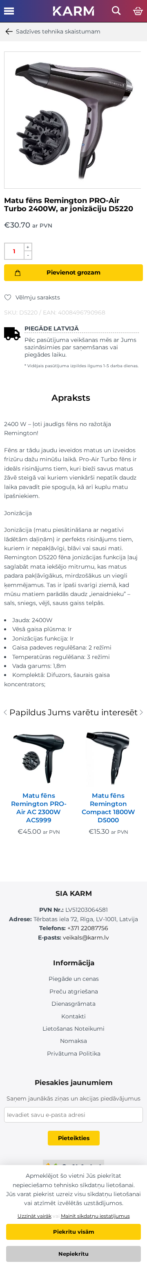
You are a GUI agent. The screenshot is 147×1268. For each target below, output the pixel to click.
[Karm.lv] (73, 13)
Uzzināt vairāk (34, 1216)
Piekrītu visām (73, 1231)
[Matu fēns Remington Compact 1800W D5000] (108, 757)
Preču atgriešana (73, 991)
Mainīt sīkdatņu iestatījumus (95, 1216)
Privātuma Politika (73, 1053)
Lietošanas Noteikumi (73, 1028)
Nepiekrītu (73, 1253)
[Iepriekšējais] (7, 713)
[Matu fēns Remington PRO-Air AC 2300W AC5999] (38, 757)
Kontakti (73, 1016)
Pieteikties (73, 1138)
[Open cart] (138, 11)
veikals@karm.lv (86, 937)
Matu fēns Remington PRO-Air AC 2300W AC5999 (39, 808)
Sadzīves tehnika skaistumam (58, 31)
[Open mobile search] (116, 13)
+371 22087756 (87, 928)
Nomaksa (73, 1041)
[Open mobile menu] (9, 14)
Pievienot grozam (73, 272)
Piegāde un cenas (74, 978)
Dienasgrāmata (73, 1003)
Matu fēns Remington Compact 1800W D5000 (108, 808)
